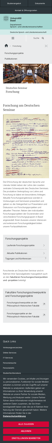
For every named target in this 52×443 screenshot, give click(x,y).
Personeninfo (8, 368)
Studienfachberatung (12, 373)
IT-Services (8, 358)
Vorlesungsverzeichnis (12, 347)
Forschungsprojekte (14, 53)
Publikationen (11, 59)
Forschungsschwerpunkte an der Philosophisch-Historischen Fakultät (23, 304)
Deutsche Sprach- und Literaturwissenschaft (28, 32)
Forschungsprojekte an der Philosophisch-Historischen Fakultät (23, 315)
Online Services (9, 353)
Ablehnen (26, 431)
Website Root (6, 45)
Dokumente (40, 3)
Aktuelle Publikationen (17, 253)
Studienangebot (14, 3)
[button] (13, 38)
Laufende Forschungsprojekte (21, 245)
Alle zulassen (26, 424)
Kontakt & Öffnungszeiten (26, 10)
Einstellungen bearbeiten (26, 438)
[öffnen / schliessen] (46, 46)
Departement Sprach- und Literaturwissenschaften (26, 26)
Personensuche (9, 363)
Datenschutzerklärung (14, 416)
